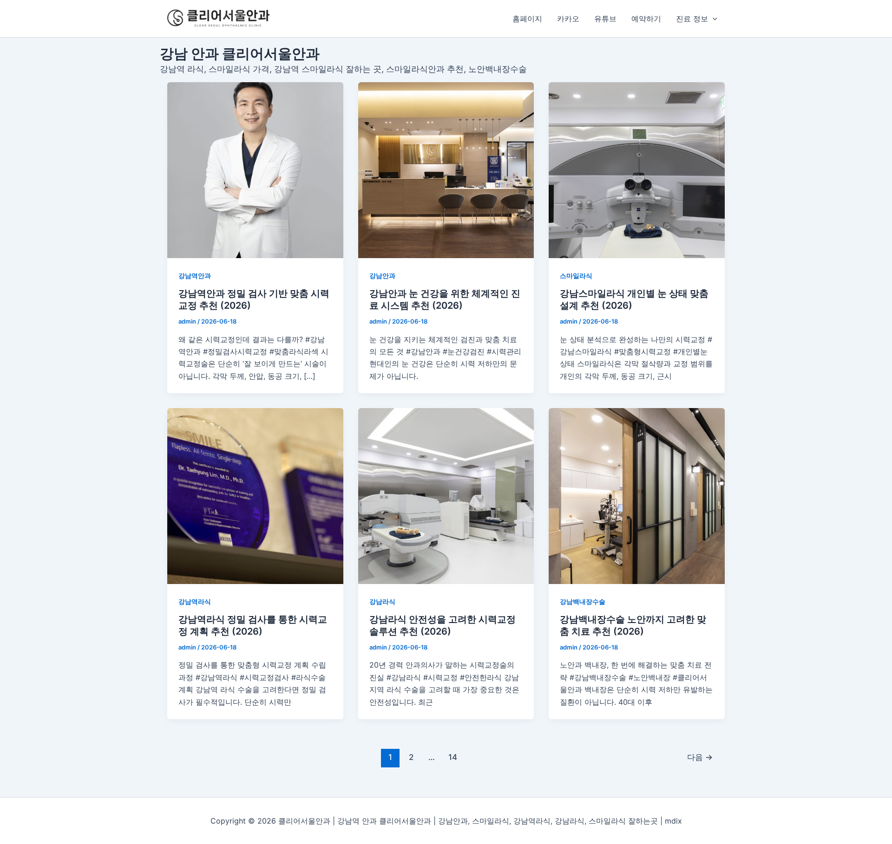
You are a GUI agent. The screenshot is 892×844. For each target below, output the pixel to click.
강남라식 (382, 601)
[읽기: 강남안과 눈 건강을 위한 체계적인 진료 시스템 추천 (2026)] (446, 170)
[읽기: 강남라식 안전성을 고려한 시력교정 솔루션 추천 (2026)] (446, 496)
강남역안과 (194, 275)
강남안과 (382, 275)
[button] (712, 18)
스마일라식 (576, 275)
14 (452, 757)
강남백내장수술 (582, 601)
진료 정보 (692, 18)
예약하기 (646, 18)
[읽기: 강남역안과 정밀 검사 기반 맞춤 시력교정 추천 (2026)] (255, 170)
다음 (700, 757)
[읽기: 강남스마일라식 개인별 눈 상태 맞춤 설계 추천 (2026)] (637, 170)
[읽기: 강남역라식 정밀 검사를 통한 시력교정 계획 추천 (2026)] (255, 496)
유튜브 (605, 18)
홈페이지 (527, 18)
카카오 (568, 18)
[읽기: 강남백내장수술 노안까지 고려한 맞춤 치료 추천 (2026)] (637, 496)
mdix (673, 820)
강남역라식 (194, 601)
